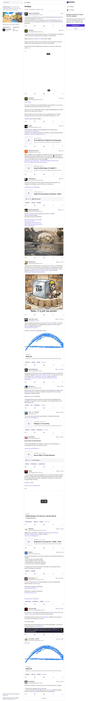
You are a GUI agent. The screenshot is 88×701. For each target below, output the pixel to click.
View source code (10, 698)
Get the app (12, 697)
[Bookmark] (53, 26)
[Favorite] (44, 26)
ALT (49, 90)
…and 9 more (44, 674)
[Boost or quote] (35, 26)
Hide (48, 54)
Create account (75, 25)
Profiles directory (16, 693)
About (11, 693)
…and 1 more (46, 521)
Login (75, 28)
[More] (62, 26)
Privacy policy (5, 695)
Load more (44, 698)
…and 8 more (43, 362)
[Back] (24, 2)
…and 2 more (43, 405)
